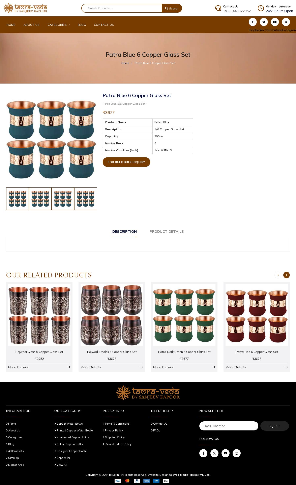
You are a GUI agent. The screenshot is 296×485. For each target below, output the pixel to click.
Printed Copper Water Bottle (74, 430)
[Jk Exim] (25, 8)
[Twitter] (264, 22)
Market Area (16, 464)
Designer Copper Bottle (71, 451)
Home (11, 25)
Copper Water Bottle (69, 423)
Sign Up (274, 426)
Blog (82, 25)
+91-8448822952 (237, 11)
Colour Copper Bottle (69, 444)
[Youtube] (275, 22)
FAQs (156, 430)
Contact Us (104, 25)
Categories (58, 25)
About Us (32, 25)
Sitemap (13, 457)
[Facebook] (253, 22)
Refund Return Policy (117, 444)
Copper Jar (63, 457)
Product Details (167, 231)
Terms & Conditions (116, 423)
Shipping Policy (114, 437)
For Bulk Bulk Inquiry (126, 162)
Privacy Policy (113, 430)
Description (124, 231)
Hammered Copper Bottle (72, 437)
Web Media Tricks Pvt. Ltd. (191, 475)
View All (61, 464)
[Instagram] (286, 22)
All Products (16, 451)
